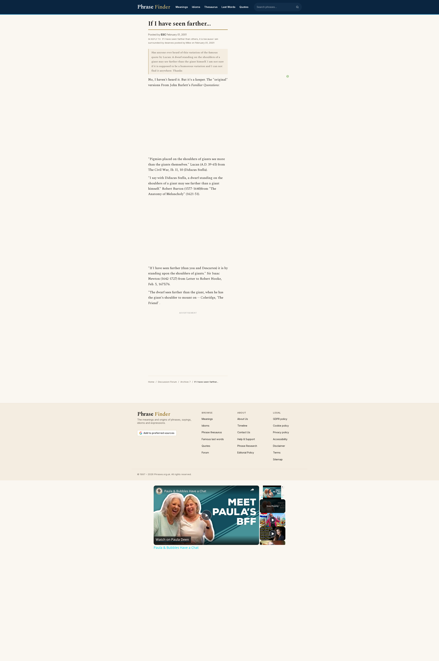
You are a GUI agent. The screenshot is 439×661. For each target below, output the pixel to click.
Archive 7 (185, 381)
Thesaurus (210, 6)
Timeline (242, 425)
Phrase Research (247, 445)
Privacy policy (281, 432)
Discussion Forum (167, 381)
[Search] (297, 7)
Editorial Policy (245, 452)
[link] (159, 491)
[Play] (262, 497)
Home (151, 381)
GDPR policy (280, 418)
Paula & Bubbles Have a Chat (185, 491)
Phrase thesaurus (212, 432)
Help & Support (246, 439)
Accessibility (280, 439)
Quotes (243, 6)
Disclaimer (279, 445)
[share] (252, 490)
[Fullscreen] (282, 497)
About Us (242, 418)
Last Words (228, 6)
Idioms (196, 6)
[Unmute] (266, 497)
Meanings (182, 6)
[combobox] (275, 7)
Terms (277, 452)
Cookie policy (281, 425)
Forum (205, 452)
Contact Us (243, 432)
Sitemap (278, 459)
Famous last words (213, 439)
